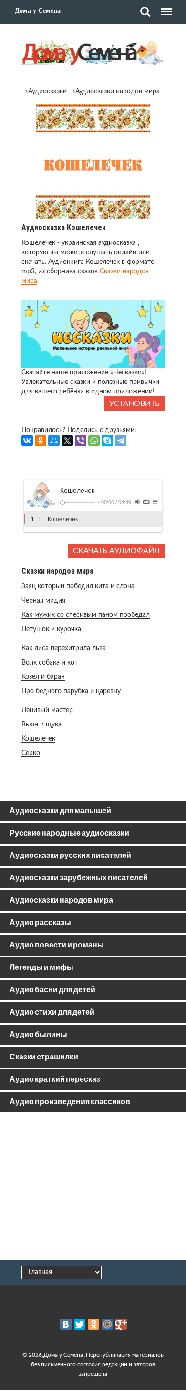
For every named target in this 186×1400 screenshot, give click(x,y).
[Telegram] (120, 440)
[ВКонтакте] (27, 440)
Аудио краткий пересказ (55, 1079)
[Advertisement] (93, 1188)
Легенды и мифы (41, 967)
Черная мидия (43, 600)
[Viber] (80, 440)
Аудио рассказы (40, 922)
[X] (67, 440)
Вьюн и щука (41, 724)
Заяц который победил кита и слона (77, 586)
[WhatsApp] (94, 440)
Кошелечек (38, 738)
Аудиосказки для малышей (60, 811)
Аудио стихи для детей (52, 1012)
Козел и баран (43, 677)
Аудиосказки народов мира (117, 91)
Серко (30, 753)
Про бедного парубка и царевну (71, 691)
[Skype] (107, 440)
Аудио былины (38, 1034)
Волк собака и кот (49, 662)
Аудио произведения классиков (70, 1102)
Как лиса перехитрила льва (63, 648)
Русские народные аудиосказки (69, 833)
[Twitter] (79, 1324)
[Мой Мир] (54, 440)
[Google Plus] (121, 1324)
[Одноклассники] (40, 440)
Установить (134, 403)
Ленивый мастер (47, 710)
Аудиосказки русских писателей (70, 855)
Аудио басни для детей (52, 990)
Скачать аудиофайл (116, 550)
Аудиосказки (47, 91)
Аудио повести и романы (57, 945)
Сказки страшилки (44, 1057)
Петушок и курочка (51, 629)
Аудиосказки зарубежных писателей (79, 878)
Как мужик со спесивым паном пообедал (85, 615)
